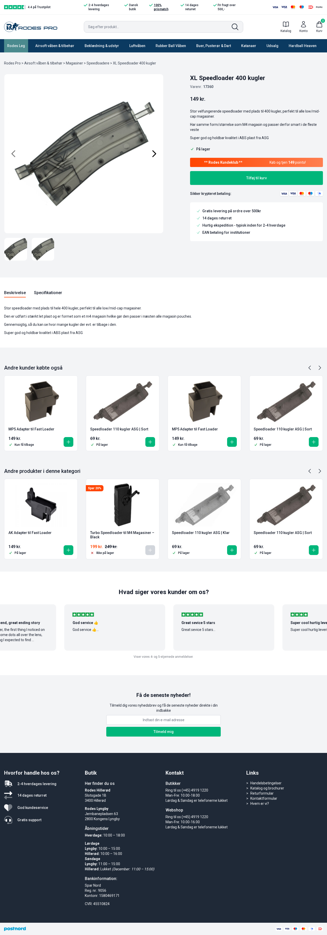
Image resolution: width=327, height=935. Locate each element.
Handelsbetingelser (266, 783)
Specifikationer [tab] (48, 292)
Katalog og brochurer (267, 788)
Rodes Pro (12, 63)
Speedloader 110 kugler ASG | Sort (119, 429)
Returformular (262, 793)
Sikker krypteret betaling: (210, 194)
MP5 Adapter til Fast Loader (31, 429)
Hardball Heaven (303, 46)
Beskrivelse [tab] (15, 292)
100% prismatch (161, 7)
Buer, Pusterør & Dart (213, 46)
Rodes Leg (16, 46)
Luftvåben (137, 46)
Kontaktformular (263, 798)
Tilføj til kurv (256, 178)
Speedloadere (98, 63)
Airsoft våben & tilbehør (54, 46)
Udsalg (272, 46)
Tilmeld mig (164, 732)
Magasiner (74, 63)
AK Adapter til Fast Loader (30, 533)
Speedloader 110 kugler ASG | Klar (201, 533)
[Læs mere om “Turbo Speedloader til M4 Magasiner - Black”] (150, 550)
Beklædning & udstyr (102, 46)
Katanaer (248, 46)
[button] (68, 442)
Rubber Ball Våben (171, 46)
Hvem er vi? (259, 804)
